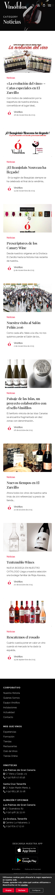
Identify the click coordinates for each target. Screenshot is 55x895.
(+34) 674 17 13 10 (15, 826)
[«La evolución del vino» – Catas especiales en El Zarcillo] (27, 58)
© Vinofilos (16, 869)
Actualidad (9, 712)
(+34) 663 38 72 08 (15, 791)
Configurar (36, 890)
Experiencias (9, 731)
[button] (49, 5)
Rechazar (21, 890)
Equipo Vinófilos (11, 702)
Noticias (11, 78)
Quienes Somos (11, 697)
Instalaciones (10, 707)
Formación (8, 736)
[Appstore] (26, 852)
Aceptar (9, 890)
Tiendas (7, 741)
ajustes (24, 885)
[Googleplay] (26, 862)
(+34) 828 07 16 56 (15, 777)
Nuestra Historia (11, 693)
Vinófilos (18, 112)
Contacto (8, 717)
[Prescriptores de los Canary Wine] (27, 218)
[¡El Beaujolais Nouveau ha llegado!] (27, 142)
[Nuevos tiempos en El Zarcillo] (27, 458)
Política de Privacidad (33, 869)
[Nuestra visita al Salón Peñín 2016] (27, 298)
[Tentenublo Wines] (27, 537)
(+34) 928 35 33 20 (15, 812)
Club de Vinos (10, 751)
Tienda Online (10, 756)
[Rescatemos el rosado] (27, 612)
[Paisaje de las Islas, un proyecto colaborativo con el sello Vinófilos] (27, 373)
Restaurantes (10, 746)
